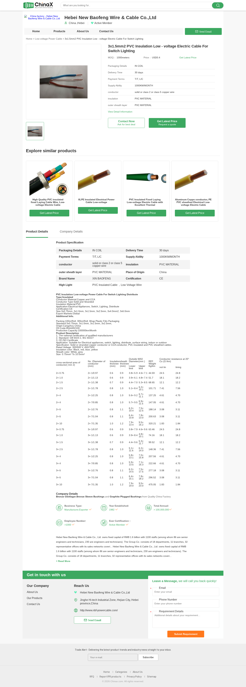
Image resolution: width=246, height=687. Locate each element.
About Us (83, 31)
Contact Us (106, 31)
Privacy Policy (134, 676)
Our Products (34, 598)
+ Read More (63, 561)
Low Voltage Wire (131, 284)
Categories (121, 672)
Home (36, 31)
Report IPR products (110, 676)
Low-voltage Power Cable (49, 38)
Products (59, 31)
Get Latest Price (187, 57)
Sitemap (151, 676)
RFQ (92, 676)
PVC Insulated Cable (104, 284)
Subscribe (148, 657)
